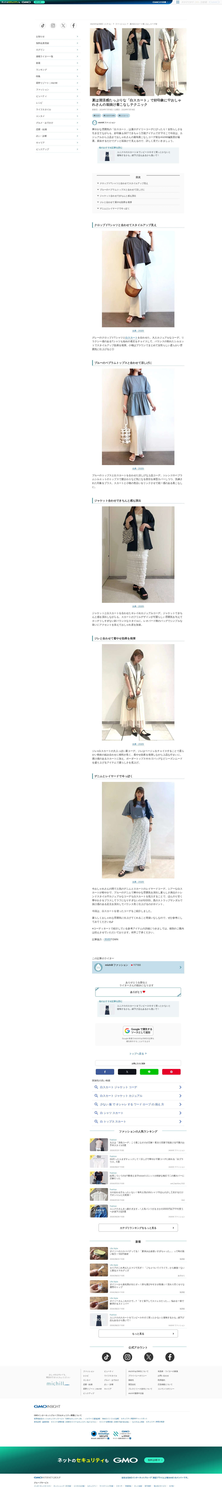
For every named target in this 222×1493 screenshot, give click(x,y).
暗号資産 (148, 1486)
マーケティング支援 (106, 1486)
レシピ (39, 102)
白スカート (124, 116)
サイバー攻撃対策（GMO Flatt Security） (114, 1422)
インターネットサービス (42, 1486)
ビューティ (41, 96)
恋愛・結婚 (41, 129)
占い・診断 (41, 136)
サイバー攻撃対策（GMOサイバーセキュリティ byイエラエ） (74, 1422)
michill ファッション (106, 122)
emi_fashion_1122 (178, 1183)
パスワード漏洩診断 (92, 1419)
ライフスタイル (43, 109)
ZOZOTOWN (110, 116)
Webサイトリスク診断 (110, 1419)
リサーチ (119, 1486)
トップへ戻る (137, 1053)
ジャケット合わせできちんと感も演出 (118, 195)
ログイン (40, 49)
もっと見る (138, 1333)
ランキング (41, 69)
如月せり (181, 1276)
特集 (38, 76)
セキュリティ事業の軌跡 (155, 1422)
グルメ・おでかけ (44, 122)
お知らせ (40, 36)
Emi (183, 1200)
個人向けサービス (160, 1486)
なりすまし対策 (138, 1422)
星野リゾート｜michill (46, 83)
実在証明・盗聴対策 (41, 1422)
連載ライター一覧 (44, 56)
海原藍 (182, 1259)
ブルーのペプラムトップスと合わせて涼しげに (122, 189)
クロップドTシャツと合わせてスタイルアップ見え (124, 183)
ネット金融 (138, 1486)
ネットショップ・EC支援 (62, 1486)
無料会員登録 (42, 43)
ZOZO (97, 116)
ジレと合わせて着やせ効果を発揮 (116, 202)
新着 (38, 63)
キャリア (40, 142)
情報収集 (128, 1486)
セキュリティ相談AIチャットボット (134, 1418)
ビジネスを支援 (79, 1486)
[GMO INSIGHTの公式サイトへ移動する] (47, 1406)
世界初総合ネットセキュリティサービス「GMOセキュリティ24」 (58, 1419)
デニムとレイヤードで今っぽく (115, 208)
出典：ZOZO (138, 331)
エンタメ (40, 116)
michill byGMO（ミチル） (101, 24)
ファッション (42, 89)
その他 (171, 1486)
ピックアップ (42, 149)
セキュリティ (92, 1486)
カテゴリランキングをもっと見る (138, 1227)
